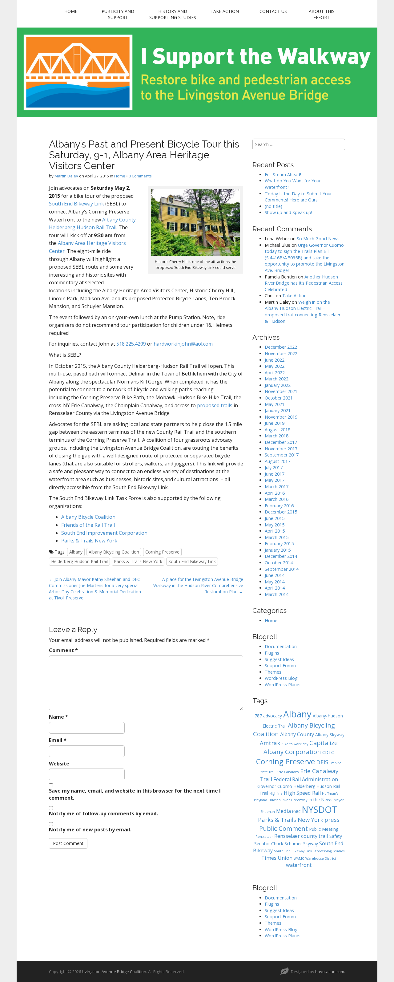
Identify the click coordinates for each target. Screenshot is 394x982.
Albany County (297, 734)
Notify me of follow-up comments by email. (103, 813)
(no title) (273, 206)
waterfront (299, 865)
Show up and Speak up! (288, 212)
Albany (75, 552)
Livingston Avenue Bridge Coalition (114, 971)
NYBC (296, 812)
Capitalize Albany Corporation (300, 747)
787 (258, 716)
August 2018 (277, 429)
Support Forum (280, 665)
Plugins (272, 653)
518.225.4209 (131, 343)
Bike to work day (294, 744)
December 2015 (281, 512)
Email (57, 740)
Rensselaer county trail (301, 836)
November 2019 (281, 417)
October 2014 (279, 563)
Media (283, 811)
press (332, 819)
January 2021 (278, 410)
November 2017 (281, 449)
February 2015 (279, 543)
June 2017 (274, 474)
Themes (273, 672)
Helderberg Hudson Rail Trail (79, 561)
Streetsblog (322, 851)
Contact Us (273, 11)
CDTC (328, 752)
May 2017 (274, 480)
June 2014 (274, 575)
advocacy (272, 716)
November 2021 (281, 391)
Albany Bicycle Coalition (88, 516)
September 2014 (282, 569)
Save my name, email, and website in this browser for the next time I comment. (135, 794)
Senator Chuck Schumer (278, 843)
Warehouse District (320, 858)
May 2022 (274, 366)
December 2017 (281, 442)
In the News (320, 799)
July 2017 (274, 467)
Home (70, 11)
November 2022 (281, 353)
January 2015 (278, 550)
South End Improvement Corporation (104, 533)
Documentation (281, 646)
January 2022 (278, 385)
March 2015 (276, 537)
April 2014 (275, 588)
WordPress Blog (281, 678)
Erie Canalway (288, 772)
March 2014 (276, 594)
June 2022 (274, 360)
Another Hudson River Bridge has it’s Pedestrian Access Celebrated (304, 283)
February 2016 (279, 506)
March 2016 (276, 499)
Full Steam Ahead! (283, 174)
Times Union (276, 857)
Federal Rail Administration (305, 779)
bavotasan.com (329, 971)
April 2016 (275, 493)
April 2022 (275, 372)
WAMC (299, 858)
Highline (276, 793)
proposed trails (214, 405)
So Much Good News (318, 238)
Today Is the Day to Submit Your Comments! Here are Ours (298, 197)
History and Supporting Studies (172, 14)
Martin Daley (66, 176)
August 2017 (277, 461)
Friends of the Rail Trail (88, 524)
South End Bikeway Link (76, 203)
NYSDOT (319, 809)
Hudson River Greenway (287, 800)
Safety (335, 836)
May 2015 (274, 525)
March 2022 (276, 379)
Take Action (225, 11)
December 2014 (281, 556)
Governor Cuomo (274, 786)
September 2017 (282, 455)
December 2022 (281, 347)
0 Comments (140, 176)
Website (59, 763)
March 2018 (276, 436)
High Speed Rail (302, 792)
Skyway (310, 843)
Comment (63, 650)
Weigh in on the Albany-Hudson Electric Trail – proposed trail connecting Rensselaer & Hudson (302, 311)
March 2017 (276, 486)
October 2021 (279, 398)
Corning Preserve (162, 552)
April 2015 (275, 531)
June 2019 (274, 423)
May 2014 (274, 582)
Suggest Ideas (279, 659)
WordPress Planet (283, 685)
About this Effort (322, 14)
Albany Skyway (329, 734)
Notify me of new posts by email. (90, 829)
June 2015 (274, 518)
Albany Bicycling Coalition (114, 552)
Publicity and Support (118, 14)
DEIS (322, 762)
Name (58, 716)
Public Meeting (323, 829)
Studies (338, 851)
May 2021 (274, 404)
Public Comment (283, 828)
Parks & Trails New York (89, 540)
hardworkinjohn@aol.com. (184, 343)
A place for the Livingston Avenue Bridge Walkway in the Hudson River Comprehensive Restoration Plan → (198, 585)
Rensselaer (264, 836)
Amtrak (270, 743)
